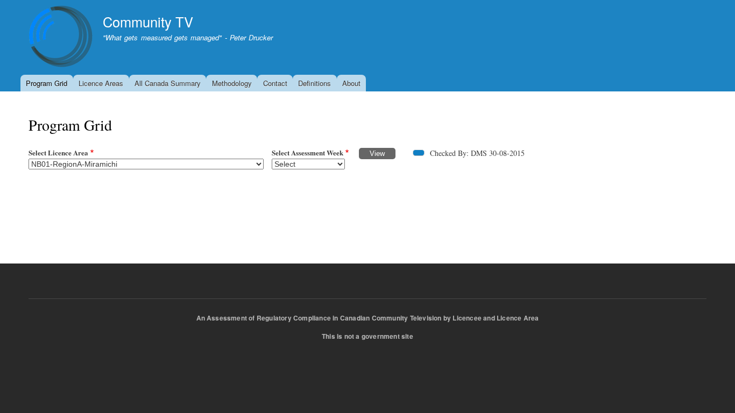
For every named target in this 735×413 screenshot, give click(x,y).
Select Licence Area (58, 152)
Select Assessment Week (307, 152)
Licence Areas (101, 83)
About (351, 83)
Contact (275, 83)
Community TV (148, 21)
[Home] (61, 37)
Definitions (314, 83)
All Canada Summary (168, 83)
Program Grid (46, 83)
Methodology (232, 83)
